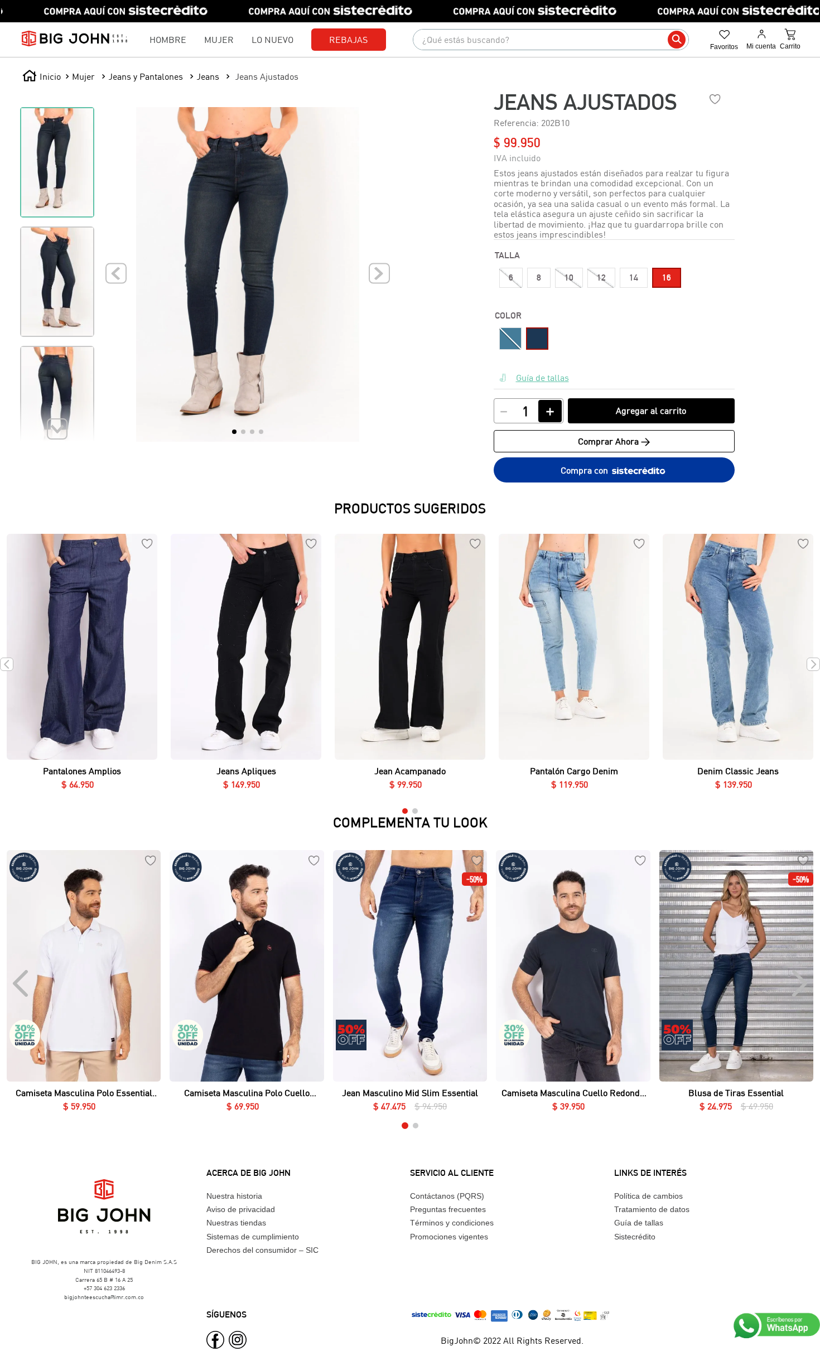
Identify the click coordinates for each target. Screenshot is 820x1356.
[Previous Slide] (21, 983)
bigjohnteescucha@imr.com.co (104, 1297)
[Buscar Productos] (677, 40)
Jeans (207, 76)
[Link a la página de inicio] (41, 76)
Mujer (219, 39)
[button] (511, 278)
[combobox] (551, 39)
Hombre (167, 39)
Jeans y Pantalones (145, 76)
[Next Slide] (799, 983)
